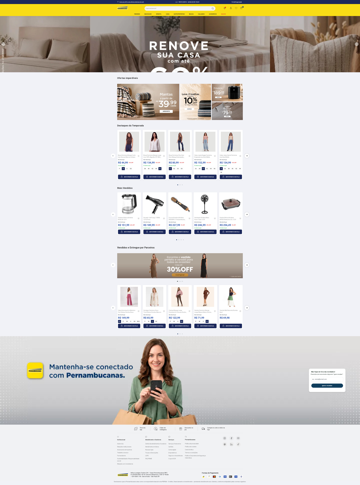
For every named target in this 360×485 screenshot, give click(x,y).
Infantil (158, 14)
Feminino (137, 14)
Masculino (148, 14)
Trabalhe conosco (122, 452)
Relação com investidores (125, 464)
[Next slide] (356, 44)
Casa (167, 14)
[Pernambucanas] (122, 8)
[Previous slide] (3, 44)
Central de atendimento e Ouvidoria (155, 444)
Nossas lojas (149, 450)
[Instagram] (224, 438)
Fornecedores (121, 455)
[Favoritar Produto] (138, 156)
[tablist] (180, 183)
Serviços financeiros (174, 444)
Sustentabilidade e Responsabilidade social (128, 460)
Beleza (191, 14)
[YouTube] (238, 438)
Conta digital (172, 450)
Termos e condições (191, 452)
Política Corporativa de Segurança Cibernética (195, 457)
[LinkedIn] (231, 444)
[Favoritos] (236, 8)
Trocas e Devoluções (151, 453)
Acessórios (213, 14)
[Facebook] (231, 438)
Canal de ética (189, 449)
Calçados (201, 14)
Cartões (170, 447)
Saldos (223, 14)
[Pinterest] (224, 444)
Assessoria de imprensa (124, 450)
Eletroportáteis (179, 14)
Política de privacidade (192, 443)
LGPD (147, 455)
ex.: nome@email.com (319, 379)
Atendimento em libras (152, 447)
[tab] (175, 70)
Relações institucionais (124, 447)
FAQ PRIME (148, 458)
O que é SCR (172, 458)
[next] (247, 156)
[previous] (113, 156)
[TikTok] (238, 444)
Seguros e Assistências (175, 455)
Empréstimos (172, 453)
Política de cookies (190, 446)
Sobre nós (120, 444)
